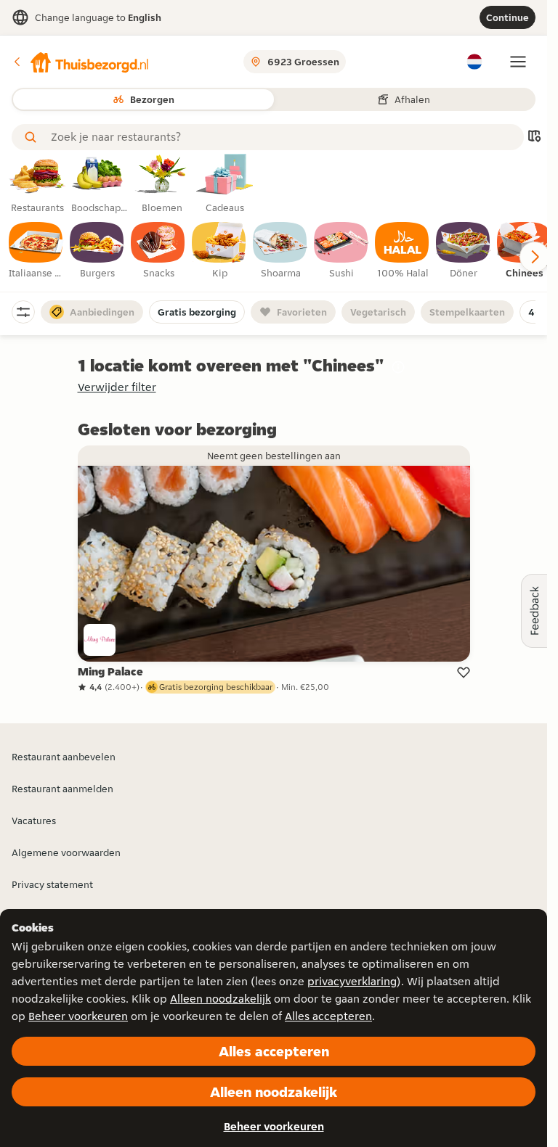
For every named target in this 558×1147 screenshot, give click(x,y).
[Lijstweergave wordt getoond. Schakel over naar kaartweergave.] (534, 137)
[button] (81, 61)
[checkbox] (36, 251)
